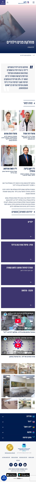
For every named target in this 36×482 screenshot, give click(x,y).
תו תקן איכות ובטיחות (10, 453)
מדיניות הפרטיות (23, 457)
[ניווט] (33, 2)
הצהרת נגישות (14, 457)
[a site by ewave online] (18, 478)
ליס (34, 55)
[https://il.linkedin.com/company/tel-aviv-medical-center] (25, 464)
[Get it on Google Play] (24, 474)
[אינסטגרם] (11, 464)
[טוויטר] (15, 464)
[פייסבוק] (20, 464)
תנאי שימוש (31, 457)
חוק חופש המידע (6, 457)
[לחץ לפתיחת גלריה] (27, 368)
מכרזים (18, 460)
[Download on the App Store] (11, 474)
